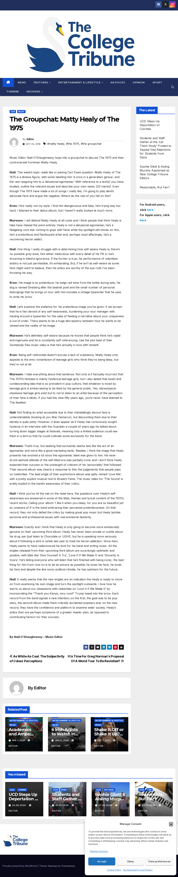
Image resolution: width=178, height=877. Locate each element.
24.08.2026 (19, 805)
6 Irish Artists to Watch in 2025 (64, 734)
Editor (30, 139)
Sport (157, 82)
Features (41, 82)
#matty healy (55, 143)
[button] (171, 824)
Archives (33, 91)
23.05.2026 (149, 805)
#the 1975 (72, 143)
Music (21, 112)
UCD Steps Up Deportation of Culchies (150, 125)
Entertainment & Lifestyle (79, 82)
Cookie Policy (114, 870)
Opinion (139, 82)
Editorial (109, 790)
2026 (12, 790)
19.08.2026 (62, 805)
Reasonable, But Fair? (155, 187)
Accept (101, 861)
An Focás (117, 82)
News (22, 82)
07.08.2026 (105, 805)
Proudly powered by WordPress (20, 865)
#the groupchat (91, 143)
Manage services (99, 851)
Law (150, 790)
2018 (13, 112)
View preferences (159, 861)
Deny (130, 861)
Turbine (12, 91)
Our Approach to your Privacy (138, 870)
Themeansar (68, 865)
